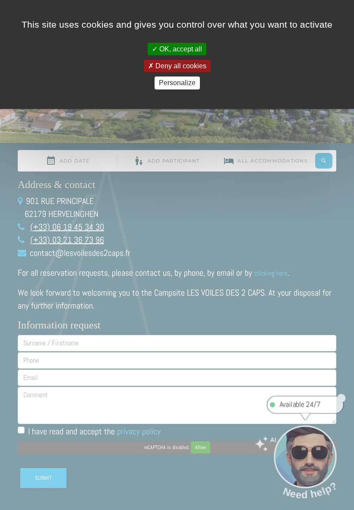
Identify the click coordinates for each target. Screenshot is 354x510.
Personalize (177, 82)
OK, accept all (180, 49)
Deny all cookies (180, 66)
